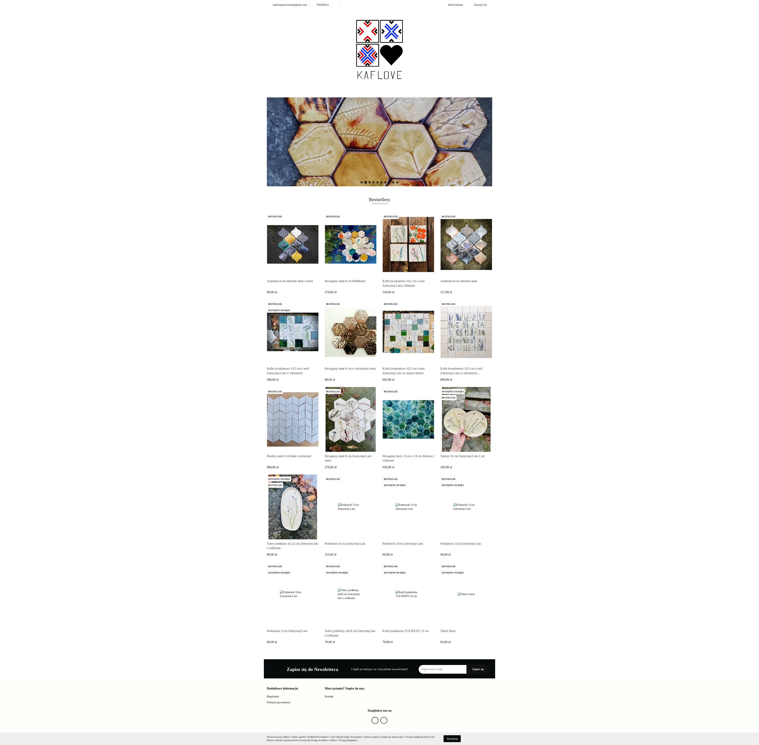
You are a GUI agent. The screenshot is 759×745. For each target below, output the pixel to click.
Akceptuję (452, 738)
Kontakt (329, 696)
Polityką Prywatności (318, 737)
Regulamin (273, 696)
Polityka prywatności (278, 702)
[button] (282, 688)
